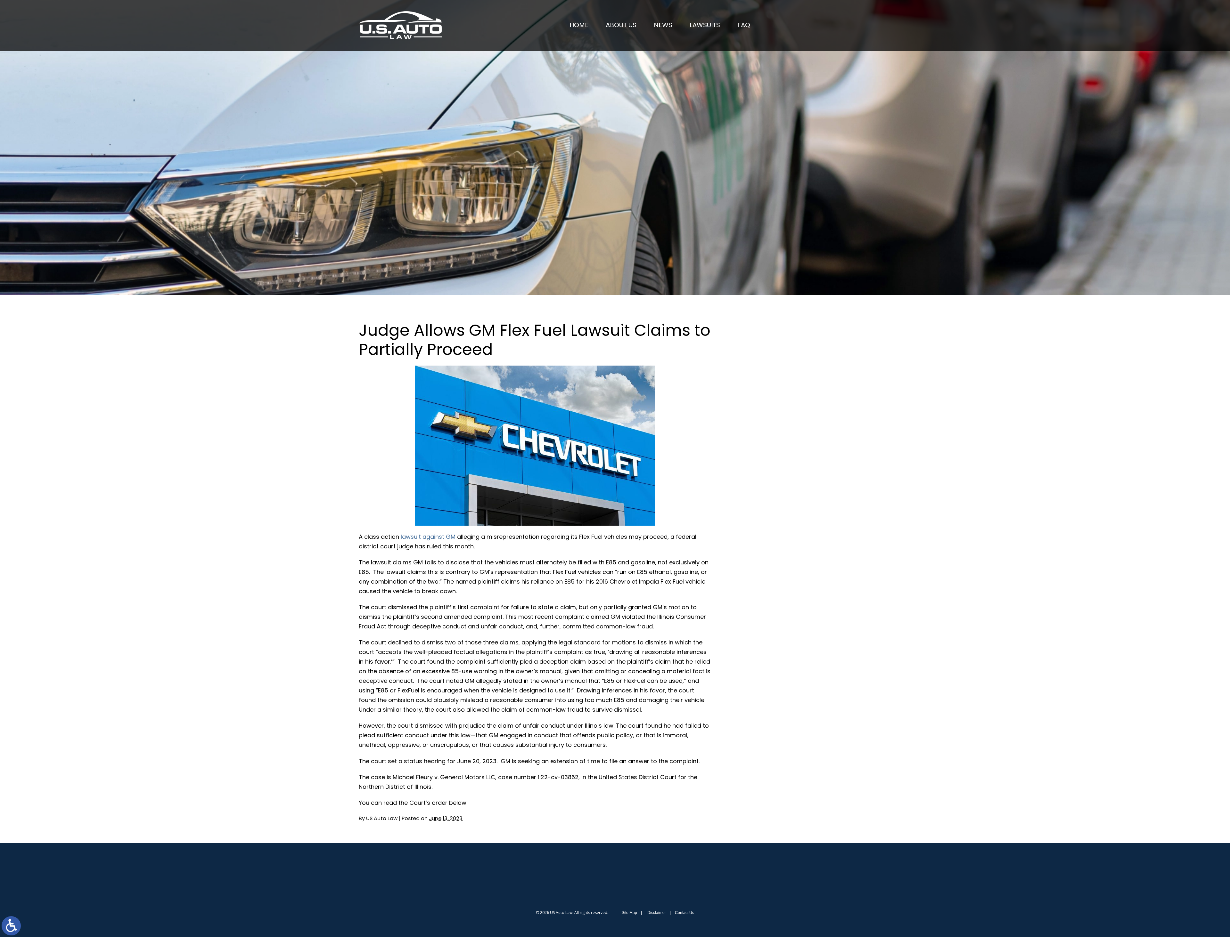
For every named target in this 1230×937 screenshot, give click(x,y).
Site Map (629, 912)
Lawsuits (705, 24)
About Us (621, 24)
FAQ (743, 24)
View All (774, 538)
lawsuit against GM (428, 537)
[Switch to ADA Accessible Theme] (11, 925)
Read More (770, 382)
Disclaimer (656, 912)
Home (579, 24)
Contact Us (684, 912)
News (663, 24)
